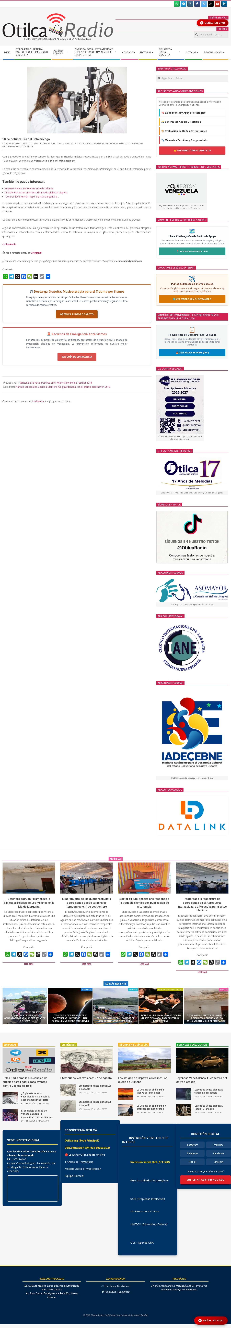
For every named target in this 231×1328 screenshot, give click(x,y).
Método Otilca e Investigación (83, 1168)
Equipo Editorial (74, 1175)
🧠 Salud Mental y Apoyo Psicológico (183, 112)
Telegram (192, 1153)
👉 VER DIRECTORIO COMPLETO (192, 150)
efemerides (137, 143)
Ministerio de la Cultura (144, 1211)
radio (18, 146)
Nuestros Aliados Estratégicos (149, 1180)
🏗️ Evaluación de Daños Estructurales (184, 131)
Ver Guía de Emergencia (77, 356)
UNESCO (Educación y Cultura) (148, 1224)
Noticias (224, 989)
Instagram (192, 1144)
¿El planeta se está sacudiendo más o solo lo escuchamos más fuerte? (35, 1096)
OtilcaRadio (9, 244)
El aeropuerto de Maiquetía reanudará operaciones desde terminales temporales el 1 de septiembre (86, 902)
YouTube (218, 1144)
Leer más (28, 964)
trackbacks (38, 401)
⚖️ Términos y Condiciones (115, 1286)
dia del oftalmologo (120, 143)
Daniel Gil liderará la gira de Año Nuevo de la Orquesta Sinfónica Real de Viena (161, 1018)
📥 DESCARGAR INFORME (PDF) (192, 352)
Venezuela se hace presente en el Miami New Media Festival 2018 (56, 382)
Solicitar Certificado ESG (205, 1179)
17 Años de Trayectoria (79, 1161)
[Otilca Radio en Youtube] (217, 4)
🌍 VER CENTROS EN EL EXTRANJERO (192, 299)
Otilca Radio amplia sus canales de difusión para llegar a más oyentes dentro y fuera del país (25, 1081)
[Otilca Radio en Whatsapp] (177, 4)
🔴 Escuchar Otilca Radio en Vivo (85, 1154)
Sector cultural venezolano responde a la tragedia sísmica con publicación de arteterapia (144, 902)
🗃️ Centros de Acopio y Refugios (181, 121)
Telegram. (36, 252)
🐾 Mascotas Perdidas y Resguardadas (185, 140)
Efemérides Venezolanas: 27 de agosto (86, 1078)
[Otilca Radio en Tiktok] (211, 4)
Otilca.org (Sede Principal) (82, 1140)
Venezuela (27, 146)
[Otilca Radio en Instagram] (190, 4)
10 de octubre (101, 143)
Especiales (87, 989)
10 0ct (90, 143)
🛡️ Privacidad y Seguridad (115, 1292)
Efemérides (68, 143)
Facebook (218, 1153)
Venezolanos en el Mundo (170, 989)
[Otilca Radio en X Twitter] (204, 4)
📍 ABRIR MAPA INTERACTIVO (192, 251)
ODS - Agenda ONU (142, 1242)
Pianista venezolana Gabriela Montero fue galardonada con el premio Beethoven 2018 (62, 386)
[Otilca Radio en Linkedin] (224, 4)
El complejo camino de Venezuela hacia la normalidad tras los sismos (36, 1113)
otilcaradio (8, 146)
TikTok (192, 1161)
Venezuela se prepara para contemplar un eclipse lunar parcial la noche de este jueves (70, 1018)
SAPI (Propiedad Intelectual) (147, 1199)
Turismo (133, 989)
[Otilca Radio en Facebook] (197, 4)
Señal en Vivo (213, 23)
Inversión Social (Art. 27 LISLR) (150, 1162)
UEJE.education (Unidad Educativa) (87, 1147)
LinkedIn (218, 1161)
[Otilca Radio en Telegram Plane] (183, 4)
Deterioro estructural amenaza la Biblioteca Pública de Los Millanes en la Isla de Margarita (29, 902)
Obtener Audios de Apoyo (77, 314)
